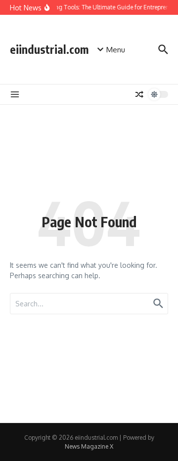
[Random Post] (139, 94)
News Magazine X (89, 446)
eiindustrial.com (49, 49)
